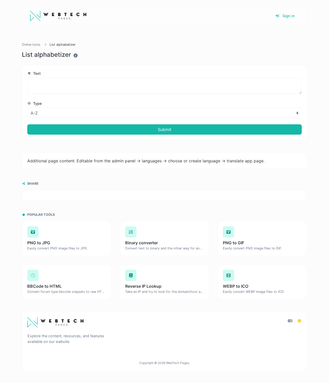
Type (37, 103)
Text (36, 73)
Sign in (288, 16)
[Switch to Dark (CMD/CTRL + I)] (299, 320)
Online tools (31, 44)
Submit (164, 129)
